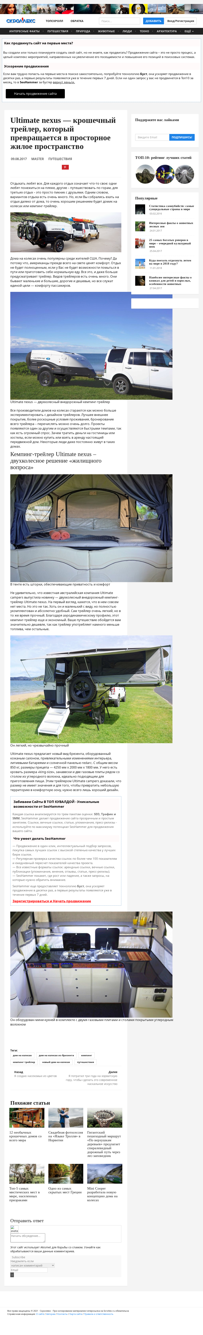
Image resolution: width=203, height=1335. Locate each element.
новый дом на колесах (56, 1062)
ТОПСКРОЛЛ (53, 21)
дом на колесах (22, 1055)
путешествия (85, 1062)
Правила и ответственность (98, 1313)
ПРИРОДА (83, 31)
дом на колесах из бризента (56, 1055)
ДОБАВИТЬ (153, 21)
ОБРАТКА (76, 21)
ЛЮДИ (127, 31)
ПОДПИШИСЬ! (182, 137)
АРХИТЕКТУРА (167, 31)
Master (37, 159)
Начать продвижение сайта (35, 93)
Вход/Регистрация (180, 21)
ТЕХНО (144, 31)
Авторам (50, 1313)
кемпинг (86, 1055)
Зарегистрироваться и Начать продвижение (51, 901)
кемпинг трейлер (24, 1062)
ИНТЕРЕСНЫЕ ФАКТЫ (24, 31)
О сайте (40, 1313)
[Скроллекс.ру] (20, 21)
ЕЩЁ (188, 31)
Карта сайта (76, 1313)
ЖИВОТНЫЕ (106, 31)
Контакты (62, 1313)
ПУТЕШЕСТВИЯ (57, 31)
